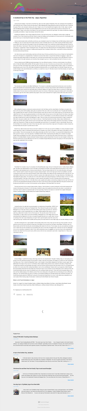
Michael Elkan (46, 404)
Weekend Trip (30, 294)
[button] (73, 18)
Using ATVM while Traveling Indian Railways (25, 337)
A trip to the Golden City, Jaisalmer (23, 352)
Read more (71, 348)
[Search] (75, 4)
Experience (19, 294)
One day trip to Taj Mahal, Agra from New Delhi (26, 384)
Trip (24, 294)
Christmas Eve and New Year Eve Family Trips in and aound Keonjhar (32, 368)
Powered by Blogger (44, 402)
